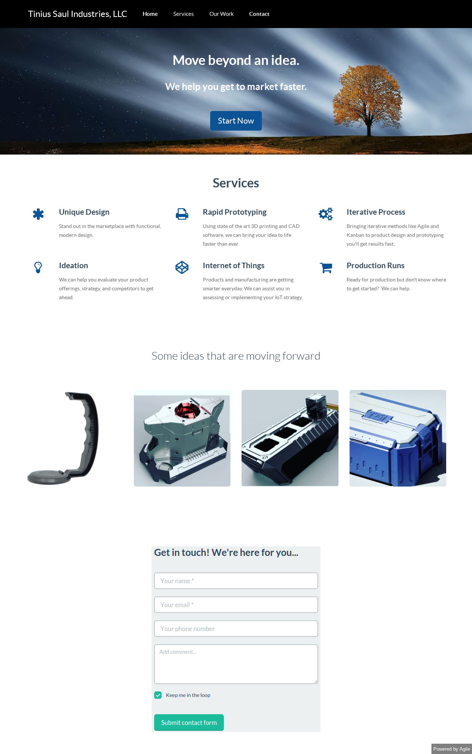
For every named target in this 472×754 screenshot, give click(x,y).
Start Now (236, 120)
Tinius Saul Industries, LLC (77, 14)
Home (150, 14)
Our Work (221, 14)
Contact (259, 14)
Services (183, 14)
